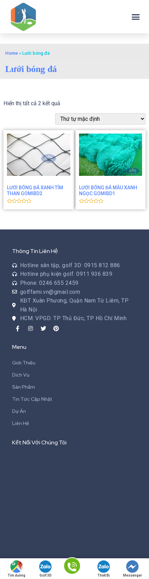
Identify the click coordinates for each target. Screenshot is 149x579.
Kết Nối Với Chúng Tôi (39, 442)
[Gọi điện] (72, 569)
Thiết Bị (103, 575)
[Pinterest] (56, 328)
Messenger (132, 575)
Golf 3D (46, 575)
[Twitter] (43, 328)
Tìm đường (16, 575)
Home (11, 53)
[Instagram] (30, 328)
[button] (135, 16)
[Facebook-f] (17, 328)
